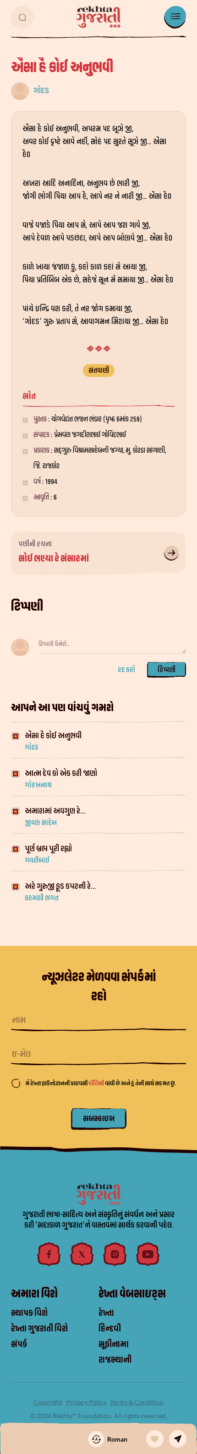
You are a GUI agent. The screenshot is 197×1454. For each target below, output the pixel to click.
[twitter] (82, 1254)
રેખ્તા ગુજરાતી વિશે (39, 1329)
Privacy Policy (86, 1402)
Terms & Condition (137, 1402)
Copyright (47, 1402)
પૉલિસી (96, 1083)
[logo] (98, 17)
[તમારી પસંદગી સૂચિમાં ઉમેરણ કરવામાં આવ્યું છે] (155, 1439)
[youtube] (148, 1254)
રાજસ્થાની (114, 1360)
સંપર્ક (19, 1344)
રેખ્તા (106, 1313)
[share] (177, 1439)
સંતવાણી (98, 370)
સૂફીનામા (113, 1344)
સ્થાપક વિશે (29, 1313)
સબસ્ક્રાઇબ (99, 1118)
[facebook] (49, 1254)
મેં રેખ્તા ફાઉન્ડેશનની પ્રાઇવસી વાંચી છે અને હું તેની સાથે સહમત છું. (100, 1083)
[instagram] (115, 1254)
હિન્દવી (109, 1329)
